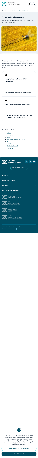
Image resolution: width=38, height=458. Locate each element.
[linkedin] (30, 162)
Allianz (9, 133)
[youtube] (34, 162)
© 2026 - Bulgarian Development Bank (11, 227)
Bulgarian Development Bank (16, 139)
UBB (8, 142)
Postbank (10, 148)
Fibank (9, 144)
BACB (8, 137)
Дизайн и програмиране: (8, 229)
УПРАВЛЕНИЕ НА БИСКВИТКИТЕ (19, 449)
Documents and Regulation (10, 190)
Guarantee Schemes (10, 10)
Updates (5, 185)
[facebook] (26, 162)
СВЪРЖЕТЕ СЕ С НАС (18, 168)
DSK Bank (10, 135)
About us (5, 175)
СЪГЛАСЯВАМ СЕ (19, 454)
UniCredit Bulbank (12, 146)
